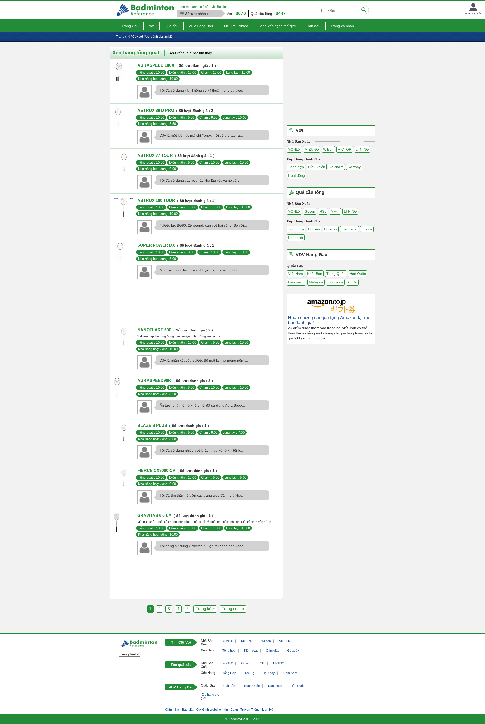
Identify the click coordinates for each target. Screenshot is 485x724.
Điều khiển (316, 167)
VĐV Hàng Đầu (201, 26)
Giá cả (367, 229)
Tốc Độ (249, 673)
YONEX (294, 149)
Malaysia (316, 282)
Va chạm (336, 167)
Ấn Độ (352, 282)
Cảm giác (272, 650)
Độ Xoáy (269, 673)
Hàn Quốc (358, 274)
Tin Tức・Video (235, 26)
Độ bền (314, 229)
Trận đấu (313, 26)
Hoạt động (296, 175)
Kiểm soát (349, 229)
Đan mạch (296, 282)
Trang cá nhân (342, 26)
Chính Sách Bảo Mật (179, 709)
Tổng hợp (296, 167)
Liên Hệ (267, 709)
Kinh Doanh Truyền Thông (241, 709)
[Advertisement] (196, 304)
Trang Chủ (130, 26)
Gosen (310, 211)
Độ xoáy (354, 167)
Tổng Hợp (229, 673)
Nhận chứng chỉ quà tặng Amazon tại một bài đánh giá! (330, 320)
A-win (335, 211)
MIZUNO (312, 149)
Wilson (328, 149)
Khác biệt (295, 238)
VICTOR (344, 149)
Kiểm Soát (290, 673)
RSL (323, 211)
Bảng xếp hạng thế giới (277, 26)
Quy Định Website (208, 709)
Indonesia (335, 282)
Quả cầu (171, 26)
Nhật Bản (314, 274)
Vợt (151, 26)
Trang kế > (205, 609)
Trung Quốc (335, 274)
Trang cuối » (233, 609)
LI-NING (362, 149)
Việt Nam (295, 274)
